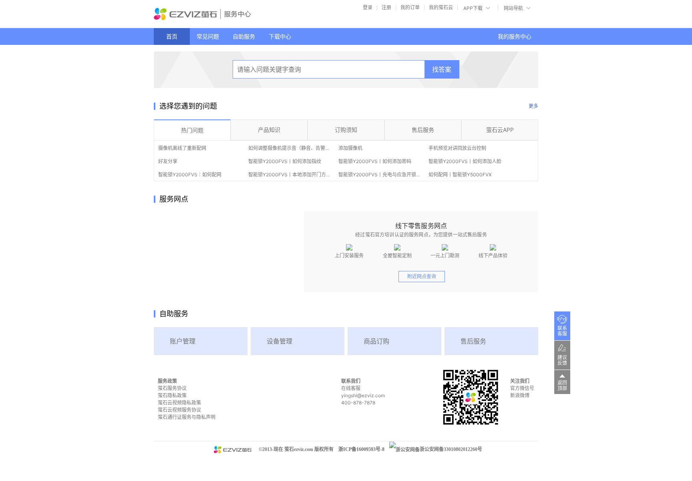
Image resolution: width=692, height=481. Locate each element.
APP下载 (473, 8)
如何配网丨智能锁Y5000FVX (460, 175)
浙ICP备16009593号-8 (361, 449)
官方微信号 (522, 388)
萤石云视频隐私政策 (179, 403)
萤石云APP (500, 129)
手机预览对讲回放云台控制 (457, 148)
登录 (367, 7)
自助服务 (244, 36)
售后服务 (423, 129)
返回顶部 (562, 385)
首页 (171, 36)
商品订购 (376, 341)
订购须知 (346, 129)
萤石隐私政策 (172, 395)
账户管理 (182, 341)
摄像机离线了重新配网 (182, 148)
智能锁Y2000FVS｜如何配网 (189, 175)
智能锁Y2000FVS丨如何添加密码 (374, 161)
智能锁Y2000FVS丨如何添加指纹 (284, 161)
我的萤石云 (441, 7)
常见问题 (208, 36)
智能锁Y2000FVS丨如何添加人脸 (464, 161)
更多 (533, 106)
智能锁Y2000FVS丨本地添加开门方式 (289, 175)
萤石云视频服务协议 (179, 410)
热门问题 (192, 130)
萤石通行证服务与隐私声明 (186, 417)
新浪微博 (519, 395)
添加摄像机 (350, 148)
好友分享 (167, 161)
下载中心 (280, 36)
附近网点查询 (421, 276)
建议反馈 (562, 360)
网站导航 (513, 8)
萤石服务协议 (172, 388)
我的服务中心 (514, 36)
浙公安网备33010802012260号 (451, 449)
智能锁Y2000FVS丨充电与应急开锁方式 (382, 175)
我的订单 (410, 7)
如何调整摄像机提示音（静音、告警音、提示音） (301, 148)
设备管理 (279, 341)
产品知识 (269, 129)
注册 (386, 7)
